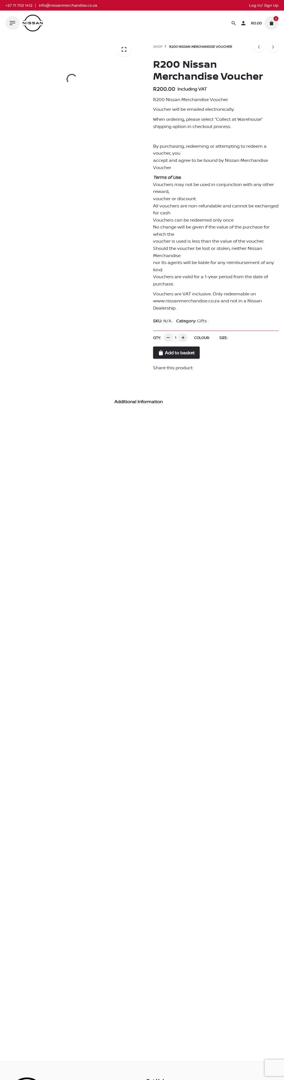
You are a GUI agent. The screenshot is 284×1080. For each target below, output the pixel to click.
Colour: (202, 337)
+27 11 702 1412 (19, 5)
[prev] (258, 46)
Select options (21, 601)
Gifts (202, 321)
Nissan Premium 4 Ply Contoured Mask (50, 589)
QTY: (157, 337)
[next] (272, 46)
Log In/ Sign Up (263, 5)
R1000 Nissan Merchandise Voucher (187, 589)
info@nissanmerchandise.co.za (68, 5)
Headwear (27, 582)
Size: (223, 337)
